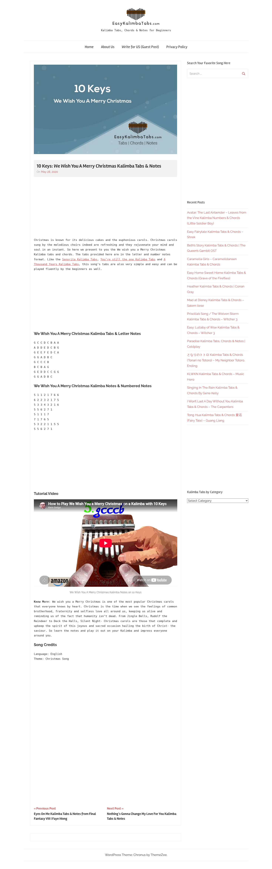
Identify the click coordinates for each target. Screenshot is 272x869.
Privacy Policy (176, 47)
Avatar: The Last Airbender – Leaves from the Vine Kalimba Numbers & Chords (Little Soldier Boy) (216, 218)
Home (89, 47)
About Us (107, 47)
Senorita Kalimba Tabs (79, 259)
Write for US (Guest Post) (140, 47)
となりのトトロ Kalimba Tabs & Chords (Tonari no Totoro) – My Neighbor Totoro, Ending (216, 360)
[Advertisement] (105, 207)
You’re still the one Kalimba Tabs (127, 259)
